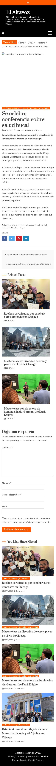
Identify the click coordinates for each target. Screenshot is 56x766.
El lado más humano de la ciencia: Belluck (27, 254)
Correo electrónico (11, 494)
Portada (33, 108)
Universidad (44, 108)
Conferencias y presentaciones (15, 108)
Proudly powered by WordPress (24, 756)
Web (4, 506)
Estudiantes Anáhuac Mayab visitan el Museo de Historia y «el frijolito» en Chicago (25, 733)
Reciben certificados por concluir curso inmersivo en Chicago (24, 315)
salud (34, 225)
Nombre (6, 483)
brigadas (8, 225)
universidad (42, 225)
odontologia (26, 225)
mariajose (16, 225)
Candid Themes (35, 760)
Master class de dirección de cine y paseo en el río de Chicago (25, 362)
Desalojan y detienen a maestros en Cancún (27, 264)
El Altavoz (18, 12)
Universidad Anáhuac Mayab (13, 228)
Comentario (7, 447)
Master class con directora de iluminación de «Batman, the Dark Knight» (25, 412)
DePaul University (10, 578)
